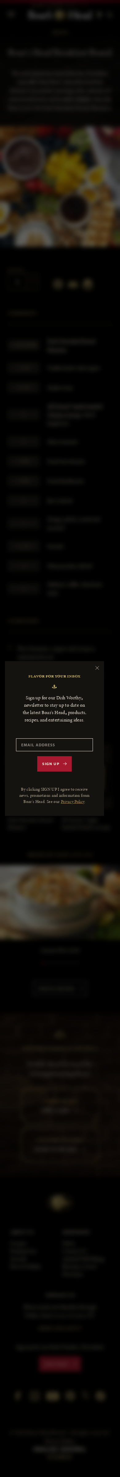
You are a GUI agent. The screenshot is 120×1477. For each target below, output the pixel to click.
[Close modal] (97, 668)
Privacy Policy (73, 801)
